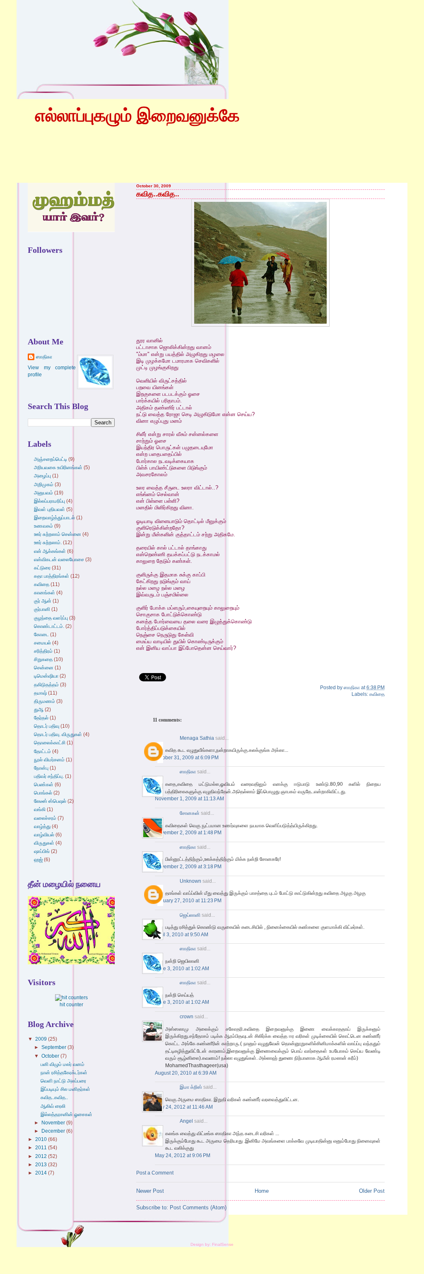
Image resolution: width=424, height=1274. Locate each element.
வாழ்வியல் (44, 835)
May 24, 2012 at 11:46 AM (184, 1107)
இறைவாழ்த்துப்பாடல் (54, 518)
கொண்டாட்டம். (49, 626)
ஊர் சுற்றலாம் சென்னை (57, 534)
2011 (41, 1147)
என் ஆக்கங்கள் (50, 551)
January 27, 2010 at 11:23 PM (188, 900)
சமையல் (42, 643)
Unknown (190, 881)
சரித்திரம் (43, 651)
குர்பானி (42, 609)
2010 (41, 1139)
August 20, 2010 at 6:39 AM (186, 1073)
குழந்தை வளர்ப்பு (51, 618)
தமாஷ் (40, 693)
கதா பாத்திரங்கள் (51, 576)
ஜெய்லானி (190, 915)
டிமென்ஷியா (46, 676)
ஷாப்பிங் (42, 851)
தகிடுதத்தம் (46, 685)
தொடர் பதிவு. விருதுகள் (58, 734)
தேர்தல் (41, 718)
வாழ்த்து (42, 826)
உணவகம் (43, 526)
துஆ (38, 709)
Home (262, 1191)
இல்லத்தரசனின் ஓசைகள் (66, 1114)
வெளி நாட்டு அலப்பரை (63, 1081)
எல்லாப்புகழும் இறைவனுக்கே (137, 115)
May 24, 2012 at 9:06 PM (182, 1155)
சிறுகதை (43, 659)
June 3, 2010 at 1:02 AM (182, 968)
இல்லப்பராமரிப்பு (49, 501)
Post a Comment (154, 1173)
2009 (41, 1039)
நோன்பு (41, 768)
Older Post (372, 1191)
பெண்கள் (43, 784)
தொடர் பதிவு (46, 726)
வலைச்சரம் (45, 818)
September (54, 1047)
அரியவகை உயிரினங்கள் (58, 467)
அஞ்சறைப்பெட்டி (50, 459)
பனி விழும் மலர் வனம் (62, 1064)
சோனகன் (190, 813)
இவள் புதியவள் (49, 509)
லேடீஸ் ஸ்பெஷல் (50, 801)
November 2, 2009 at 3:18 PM (188, 867)
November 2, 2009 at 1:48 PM (188, 833)
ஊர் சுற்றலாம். (48, 542)
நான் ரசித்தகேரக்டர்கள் (64, 1072)
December (53, 1131)
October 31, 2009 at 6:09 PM (187, 758)
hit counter (71, 1005)
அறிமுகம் (43, 484)
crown (186, 1017)
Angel (186, 1121)
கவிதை (377, 694)
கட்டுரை (42, 568)
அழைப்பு (42, 476)
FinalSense (223, 1244)
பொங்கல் (43, 793)
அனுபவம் (43, 493)
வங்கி (40, 809)
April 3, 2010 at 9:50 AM (181, 934)
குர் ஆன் (42, 601)
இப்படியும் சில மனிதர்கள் (65, 1089)
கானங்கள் (44, 593)
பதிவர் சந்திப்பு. (49, 776)
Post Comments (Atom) (198, 1207)
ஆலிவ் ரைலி (53, 1106)
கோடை (41, 634)
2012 (41, 1156)
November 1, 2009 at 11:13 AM (189, 799)
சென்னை (43, 668)
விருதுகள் (44, 843)
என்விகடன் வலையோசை (59, 559)
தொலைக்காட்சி (49, 743)
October (50, 1056)
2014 (41, 1173)
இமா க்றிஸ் (191, 1087)
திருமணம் (44, 701)
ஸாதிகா (188, 772)
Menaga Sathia (197, 738)
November (53, 1123)
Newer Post (150, 1191)
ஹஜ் (38, 859)
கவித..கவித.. (157, 194)
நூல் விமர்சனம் (49, 760)
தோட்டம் (42, 751)
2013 (41, 1164)
